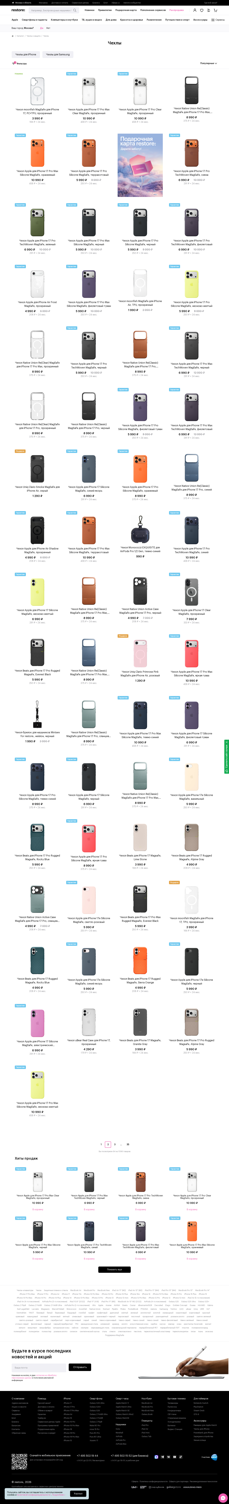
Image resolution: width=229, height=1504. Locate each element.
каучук (163, 1324)
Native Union (94, 1309)
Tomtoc (173, 1309)
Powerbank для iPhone (203, 1433)
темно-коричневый (107, 1320)
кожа (179, 1324)
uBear (188, 1309)
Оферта (134, 1481)
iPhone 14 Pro (40, 1298)
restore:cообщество (132, 3)
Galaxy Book (147, 1414)
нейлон (75, 1328)
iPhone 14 (67, 1298)
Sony (118, 1429)
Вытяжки (171, 1426)
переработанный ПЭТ (169, 1328)
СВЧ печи (172, 1414)
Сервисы (16, 1411)
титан (193, 1331)
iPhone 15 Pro (176, 1294)
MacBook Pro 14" (202, 1290)
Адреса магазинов (20, 1403)
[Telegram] (162, 1457)
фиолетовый (36, 1324)
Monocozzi (71, 1309)
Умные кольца (200, 1440)
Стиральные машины (177, 1418)
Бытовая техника (177, 1399)
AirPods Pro (120, 1440)
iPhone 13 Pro (97, 1298)
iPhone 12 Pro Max (138, 1298)
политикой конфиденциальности (34, 1495)
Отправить (80, 1367)
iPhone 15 (203, 1294)
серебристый (56, 1320)
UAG (181, 1309)
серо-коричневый (73, 1320)
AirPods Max (121, 1444)
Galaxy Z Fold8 (35, 1305)
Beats (124, 1305)
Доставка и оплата (59, 3)
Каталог (20, 36)
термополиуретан (180, 1331)
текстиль (137, 1331)
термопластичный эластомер (157, 1331)
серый (86, 1320)
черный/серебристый (63, 1324)
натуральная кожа (61, 1328)
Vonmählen (21, 1313)
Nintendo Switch (201, 1403)
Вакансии (16, 1426)
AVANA (117, 1305)
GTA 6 (196, 1414)
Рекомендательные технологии (203, 1481)
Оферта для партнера (178, 1481)
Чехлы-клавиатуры (25, 1290)
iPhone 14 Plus (55, 1298)
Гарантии (42, 1414)
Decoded (159, 1305)
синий (94, 1320)
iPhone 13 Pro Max (81, 1298)
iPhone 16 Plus (122, 1294)
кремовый (20, 1317)
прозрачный (148, 1317)
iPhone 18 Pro (69, 1433)
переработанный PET (148, 1328)
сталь (104, 1331)
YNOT (31, 1313)
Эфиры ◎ (116, 3)
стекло (112, 1331)
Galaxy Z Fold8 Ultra (53, 1305)
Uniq (196, 1309)
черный (47, 1324)
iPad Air (145, 1429)
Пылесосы (172, 1407)
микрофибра (45, 1328)
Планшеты (147, 1421)
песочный (135, 1317)
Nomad (106, 1309)
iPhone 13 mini (122, 1298)
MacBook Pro (89, 1290)
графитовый (102, 1313)
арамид (115, 1324)
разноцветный (162, 1317)
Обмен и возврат (45, 1411)
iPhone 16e (135, 1294)
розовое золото (177, 1317)
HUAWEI (201, 1305)
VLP (208, 1309)
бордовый (71, 1313)
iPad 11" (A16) (93, 1302)
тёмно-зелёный (187, 1320)
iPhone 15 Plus (190, 1294)
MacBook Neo (104, 1290)
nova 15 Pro (94, 1429)
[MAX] (156, 1457)
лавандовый (32, 1317)
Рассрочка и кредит (46, 1433)
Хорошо (78, 1494)
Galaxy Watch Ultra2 (125, 1414)
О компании (18, 1399)
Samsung (164, 1309)
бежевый (40, 1313)
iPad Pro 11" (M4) (152, 1290)
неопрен (84, 1328)
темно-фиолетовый (169, 1320)
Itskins (210, 1305)
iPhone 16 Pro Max (91, 1294)
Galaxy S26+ (95, 1407)
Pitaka (123, 1309)
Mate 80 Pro (95, 1426)
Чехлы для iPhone (25, 54)
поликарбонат (20, 1331)
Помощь (42, 1399)
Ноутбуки (147, 1399)
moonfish (83, 1309)
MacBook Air (75, 1290)
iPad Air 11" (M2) (119, 1290)
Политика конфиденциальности (154, 1481)
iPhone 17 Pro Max (27, 1294)
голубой (82, 1313)
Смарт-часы (122, 1399)
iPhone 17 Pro (42, 1294)
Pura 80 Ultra (95, 1437)
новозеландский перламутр (124, 1328)
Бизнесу (96, 3)
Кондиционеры (174, 1411)
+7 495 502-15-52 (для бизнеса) (129, 1456)
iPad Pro (145, 1425)
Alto (94, 1305)
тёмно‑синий (202, 1320)
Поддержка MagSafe (114, 1335)
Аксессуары (200, 1421)
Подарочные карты (46, 1429)
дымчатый (114, 1313)
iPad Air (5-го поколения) (199, 1298)
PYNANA (144, 1309)
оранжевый (89, 1317)
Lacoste (35, 1309)
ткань (200, 1331)
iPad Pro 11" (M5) (108, 1302)
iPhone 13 (109, 1298)
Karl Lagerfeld (23, 1309)
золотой (156, 1313)
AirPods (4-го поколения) (155, 1302)
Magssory (45, 1309)
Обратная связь (19, 1433)
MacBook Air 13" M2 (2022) (129, 1302)
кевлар (171, 1324)
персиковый (123, 1317)
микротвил (32, 1328)
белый (49, 1313)
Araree (108, 1305)
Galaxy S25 (174, 1302)
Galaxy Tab (146, 1436)
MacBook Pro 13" (186, 1290)
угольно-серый (22, 1324)
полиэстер (46, 1331)
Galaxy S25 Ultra (188, 1302)
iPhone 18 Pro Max (71, 1437)
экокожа (209, 1331)
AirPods (119, 1436)
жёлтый (124, 1313)
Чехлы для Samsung (58, 54)
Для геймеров (201, 1399)
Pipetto (115, 1309)
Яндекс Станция (175, 1429)
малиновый (55, 1317)
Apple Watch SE (123, 1411)
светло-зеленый (204, 1317)
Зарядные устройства (203, 1436)
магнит (208, 1324)
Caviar (133, 1305)
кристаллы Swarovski (193, 1324)
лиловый (44, 1317)
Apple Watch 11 (122, 1403)
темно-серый (124, 1320)
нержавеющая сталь (100, 1328)
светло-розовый (26, 1320)
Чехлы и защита (33, 36)
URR (202, 1309)
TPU (76, 1324)
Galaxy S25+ (203, 1302)
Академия (16, 1414)
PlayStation (198, 1407)
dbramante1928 (145, 1305)
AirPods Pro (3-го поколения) (54, 1302)
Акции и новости (19, 1407)
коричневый (194, 1313)
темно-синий (138, 1320)
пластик (185, 1328)
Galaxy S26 (95, 1411)
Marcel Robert (58, 1309)
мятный (66, 1317)
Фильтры (21, 63)
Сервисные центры (80, 3)
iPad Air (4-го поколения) (28, 1302)
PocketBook (133, 1309)
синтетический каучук (90, 1331)
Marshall (119, 1433)
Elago (167, 1305)
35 (128, 1145)
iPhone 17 (66, 1294)
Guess (192, 1305)
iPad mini (146, 1433)
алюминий (105, 1324)
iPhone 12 (166, 1298)
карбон (154, 1324)
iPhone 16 (146, 1294)
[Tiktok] (181, 1457)
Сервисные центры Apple (49, 1422)
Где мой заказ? (210, 3)
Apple (100, 1305)
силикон (73, 1331)
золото (124, 1324)
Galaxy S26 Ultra (97, 1403)
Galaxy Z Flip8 (20, 1305)
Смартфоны (96, 1399)
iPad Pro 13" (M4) (169, 1290)
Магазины (43, 3)
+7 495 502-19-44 (87, 1456)
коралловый (181, 1313)
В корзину (38, 1210)
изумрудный (168, 1313)
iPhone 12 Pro (154, 1298)
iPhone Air (55, 1294)
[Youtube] (175, 1457)
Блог (106, 3)
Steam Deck (199, 1411)
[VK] (168, 1457)
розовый (190, 1317)
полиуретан (34, 1331)
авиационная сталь (89, 1324)
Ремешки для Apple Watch (205, 1425)
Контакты (16, 1429)
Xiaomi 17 (94, 1440)
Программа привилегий (48, 1426)
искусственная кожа (139, 1324)
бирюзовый (60, 1313)
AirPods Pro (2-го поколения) (77, 1305)
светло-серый (42, 1320)
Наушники (121, 1425)
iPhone (67, 1399)
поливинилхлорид (200, 1328)
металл (22, 1328)
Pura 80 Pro (95, 1433)
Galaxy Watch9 (122, 1418)
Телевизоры (173, 1403)
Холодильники (174, 1422)
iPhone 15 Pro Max (160, 1294)
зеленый (134, 1313)
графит (91, 1313)
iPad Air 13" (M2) (135, 1290)
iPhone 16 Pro (107, 1294)
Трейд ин (42, 1418)
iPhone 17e (76, 1294)
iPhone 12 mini (179, 1298)
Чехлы (38, 1290)
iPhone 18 (68, 1429)
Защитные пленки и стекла (56, 1290)
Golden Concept (180, 1305)
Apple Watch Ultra (123, 1407)
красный (206, 1313)
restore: (153, 1309)
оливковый (76, 1317)
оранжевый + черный (106, 1317)
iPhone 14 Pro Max (24, 1298)
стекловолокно (124, 1331)
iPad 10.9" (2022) (77, 1302)
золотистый (146, 1313)
